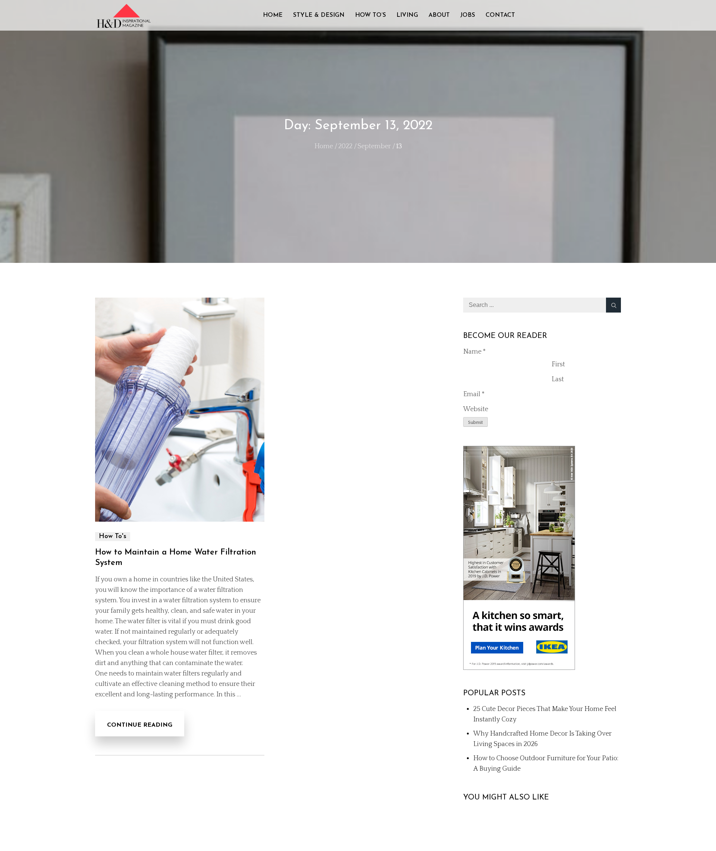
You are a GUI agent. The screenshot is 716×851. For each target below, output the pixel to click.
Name (474, 351)
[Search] (613, 305)
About (439, 15)
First (558, 364)
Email (474, 394)
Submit (475, 422)
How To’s (370, 15)
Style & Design (319, 15)
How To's (112, 536)
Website (475, 409)
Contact (500, 15)
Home (273, 15)
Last (558, 379)
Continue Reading (139, 725)
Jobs (467, 15)
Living (407, 15)
